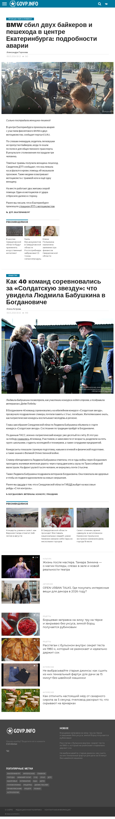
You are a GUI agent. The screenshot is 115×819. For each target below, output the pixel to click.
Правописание (14, 789)
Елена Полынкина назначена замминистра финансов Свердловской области (50, 247)
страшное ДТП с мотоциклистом (37, 206)
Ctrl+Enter (11, 744)
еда (35, 781)
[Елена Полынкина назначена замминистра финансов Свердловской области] (51, 235)
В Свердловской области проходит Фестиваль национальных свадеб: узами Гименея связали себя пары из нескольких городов (56, 536)
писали (21, 484)
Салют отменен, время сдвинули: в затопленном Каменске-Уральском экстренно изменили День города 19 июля (90, 536)
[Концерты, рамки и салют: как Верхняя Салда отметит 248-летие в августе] (22, 526)
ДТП (11, 212)
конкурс (41, 494)
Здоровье (12, 781)
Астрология (13, 792)
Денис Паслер (41, 785)
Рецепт (27, 789)
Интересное (29, 774)
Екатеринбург (22, 212)
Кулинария (25, 781)
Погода (11, 777)
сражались (23, 438)
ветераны (29, 494)
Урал (42, 777)
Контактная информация (58, 810)
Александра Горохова (17, 52)
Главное (41, 774)
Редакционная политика (29, 810)
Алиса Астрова (14, 309)
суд (35, 777)
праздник (52, 494)
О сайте (9, 810)
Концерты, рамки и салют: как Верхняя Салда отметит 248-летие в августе (21, 533)
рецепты (28, 785)
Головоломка (14, 785)
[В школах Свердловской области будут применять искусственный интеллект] (14, 235)
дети (42, 781)
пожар (37, 789)
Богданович (15, 494)
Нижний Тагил (24, 777)
